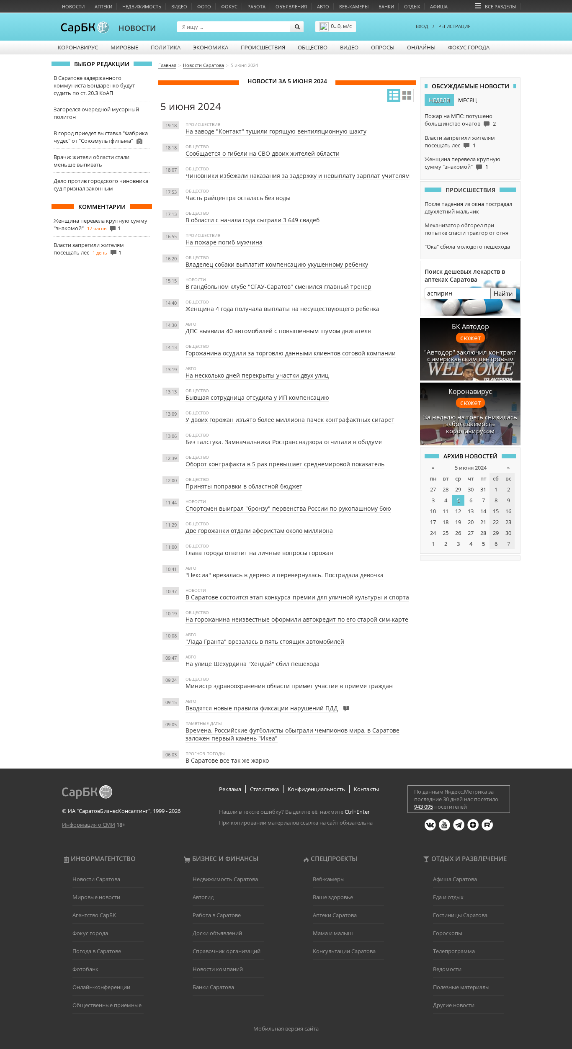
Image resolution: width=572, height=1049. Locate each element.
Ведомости (447, 969)
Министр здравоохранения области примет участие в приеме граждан (289, 686)
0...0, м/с (341, 26)
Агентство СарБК (94, 915)
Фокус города (469, 47)
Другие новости (453, 1005)
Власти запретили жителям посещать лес (89, 248)
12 (458, 511)
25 (445, 533)
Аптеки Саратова (335, 915)
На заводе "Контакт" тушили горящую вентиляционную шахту (276, 131)
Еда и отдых (448, 897)
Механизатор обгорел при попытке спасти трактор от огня (466, 229)
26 (458, 533)
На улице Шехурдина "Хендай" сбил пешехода (252, 664)
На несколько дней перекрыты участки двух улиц (257, 375)
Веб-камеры (353, 6)
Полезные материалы (461, 987)
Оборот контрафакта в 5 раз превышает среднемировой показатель (285, 464)
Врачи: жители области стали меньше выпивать (91, 160)
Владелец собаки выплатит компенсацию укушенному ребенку (277, 264)
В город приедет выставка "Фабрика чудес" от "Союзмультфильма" (101, 136)
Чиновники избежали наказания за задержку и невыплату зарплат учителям (298, 176)
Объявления (291, 6)
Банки (386, 6)
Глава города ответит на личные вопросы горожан (259, 553)
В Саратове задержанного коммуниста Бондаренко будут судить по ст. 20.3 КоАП (94, 85)
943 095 (423, 806)
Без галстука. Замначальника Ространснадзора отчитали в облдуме (284, 442)
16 (508, 511)
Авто (323, 6)
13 (471, 511)
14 (483, 511)
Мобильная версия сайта (286, 1028)
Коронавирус (78, 47)
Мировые (124, 47)
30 (471, 489)
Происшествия (263, 47)
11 (445, 511)
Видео (179, 6)
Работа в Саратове (217, 915)
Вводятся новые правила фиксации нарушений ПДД (262, 708)
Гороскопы (447, 933)
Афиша (439, 6)
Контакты (366, 789)
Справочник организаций (226, 951)
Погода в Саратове (96, 951)
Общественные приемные (107, 1005)
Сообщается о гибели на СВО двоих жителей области (263, 153)
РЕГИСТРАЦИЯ (454, 26)
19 (458, 522)
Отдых (412, 6)
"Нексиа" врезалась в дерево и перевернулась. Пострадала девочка (285, 575)
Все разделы (500, 6)
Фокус (229, 6)
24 (433, 533)
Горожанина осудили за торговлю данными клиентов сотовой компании (291, 353)
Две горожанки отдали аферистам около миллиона (259, 531)
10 (433, 511)
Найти (503, 293)
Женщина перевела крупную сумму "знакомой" (462, 162)
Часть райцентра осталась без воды (238, 198)
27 (433, 489)
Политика (165, 47)
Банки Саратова (213, 987)
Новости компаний (218, 969)
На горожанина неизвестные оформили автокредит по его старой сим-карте (297, 619)
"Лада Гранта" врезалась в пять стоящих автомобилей (265, 641)
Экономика (210, 47)
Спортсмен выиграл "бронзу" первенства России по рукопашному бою (288, 508)
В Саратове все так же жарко (227, 760)
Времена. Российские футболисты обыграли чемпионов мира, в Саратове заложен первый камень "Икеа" (292, 734)
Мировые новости (96, 897)
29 (458, 489)
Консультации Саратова (344, 951)
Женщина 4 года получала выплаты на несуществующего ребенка (282, 309)
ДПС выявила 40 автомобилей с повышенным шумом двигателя (278, 331)
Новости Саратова (96, 879)
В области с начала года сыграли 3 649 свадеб (252, 220)
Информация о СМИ (88, 824)
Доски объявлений (217, 933)
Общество (312, 47)
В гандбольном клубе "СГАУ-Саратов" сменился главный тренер (278, 287)
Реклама (230, 789)
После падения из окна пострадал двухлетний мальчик (468, 207)
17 (433, 522)
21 (483, 522)
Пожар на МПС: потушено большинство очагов (458, 119)
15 (496, 511)
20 (471, 522)
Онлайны (421, 47)
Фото (204, 6)
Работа (256, 6)
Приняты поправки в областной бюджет (244, 486)
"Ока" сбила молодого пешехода (467, 246)
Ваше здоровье (333, 897)
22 (496, 522)
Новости (73, 6)
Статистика (264, 789)
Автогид (203, 897)
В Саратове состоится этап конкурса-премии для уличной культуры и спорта (297, 597)
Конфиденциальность (316, 789)
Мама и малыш (333, 933)
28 (445, 489)
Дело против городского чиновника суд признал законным (101, 184)
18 (445, 522)
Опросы (382, 47)
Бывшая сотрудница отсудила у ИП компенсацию (257, 397)
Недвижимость (141, 6)
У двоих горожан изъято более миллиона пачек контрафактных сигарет (290, 420)
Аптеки (103, 6)
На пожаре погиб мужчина (224, 242)
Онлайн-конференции (101, 987)
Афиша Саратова (455, 879)
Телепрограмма (454, 951)
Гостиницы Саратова (460, 915)
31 (483, 489)
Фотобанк (85, 969)
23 (508, 522)
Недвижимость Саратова (225, 879)
